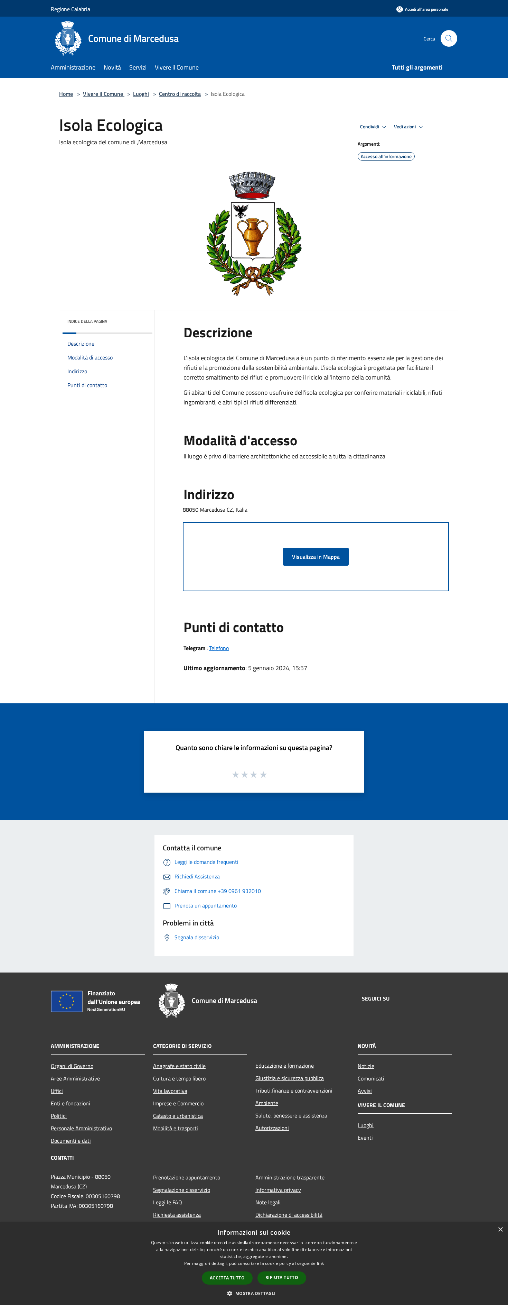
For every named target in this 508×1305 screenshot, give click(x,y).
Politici (59, 1116)
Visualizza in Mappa (316, 557)
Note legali (268, 1202)
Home (66, 94)
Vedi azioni (405, 126)
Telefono (219, 648)
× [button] (500, 1229)
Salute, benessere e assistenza (291, 1115)
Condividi (370, 126)
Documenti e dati (71, 1141)
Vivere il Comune (103, 94)
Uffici (57, 1091)
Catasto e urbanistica (178, 1116)
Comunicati (371, 1078)
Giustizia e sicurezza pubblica (289, 1078)
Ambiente (266, 1103)
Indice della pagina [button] (87, 321)
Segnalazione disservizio (181, 1190)
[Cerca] (449, 38)
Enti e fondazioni (70, 1103)
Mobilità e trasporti (175, 1128)
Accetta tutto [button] (227, 1278)
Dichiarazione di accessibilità (288, 1215)
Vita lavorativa (170, 1091)
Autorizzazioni (272, 1128)
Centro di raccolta (180, 94)
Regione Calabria (70, 9)
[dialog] (254, 1263)
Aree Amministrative (75, 1078)
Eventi (365, 1137)
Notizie (366, 1066)
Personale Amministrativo (81, 1128)
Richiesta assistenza (177, 1215)
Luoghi (141, 94)
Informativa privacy (278, 1190)
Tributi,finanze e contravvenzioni (293, 1090)
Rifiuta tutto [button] (281, 1277)
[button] (253, 1293)
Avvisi (365, 1091)
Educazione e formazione (284, 1065)
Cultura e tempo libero (179, 1078)
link (320, 1263)
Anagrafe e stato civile (179, 1066)
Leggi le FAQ (167, 1202)
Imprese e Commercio (178, 1103)
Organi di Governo (72, 1066)
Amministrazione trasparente (289, 1177)
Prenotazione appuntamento (186, 1177)
